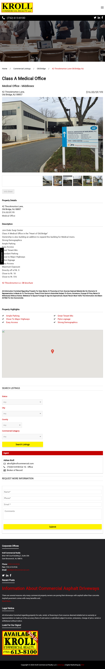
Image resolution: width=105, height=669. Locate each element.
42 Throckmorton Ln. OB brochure (17, 283)
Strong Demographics (68, 322)
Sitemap (61, 665)
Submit (52, 526)
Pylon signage (64, 319)
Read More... (7, 601)
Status (4, 396)
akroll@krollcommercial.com (20, 463)
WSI (82, 665)
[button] (102, 7)
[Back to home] (17, 7)
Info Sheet (8, 191)
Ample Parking (12, 316)
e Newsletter (1, 256)
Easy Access (12, 322)
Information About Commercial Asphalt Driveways (50, 588)
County (5, 419)
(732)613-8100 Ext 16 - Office (20, 467)
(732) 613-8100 (15, 18)
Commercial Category (11, 431)
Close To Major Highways (18, 319)
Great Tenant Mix (65, 316)
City (3, 408)
